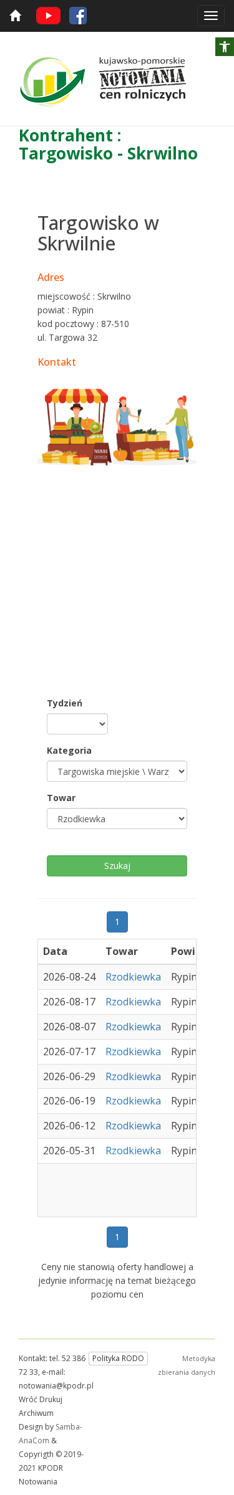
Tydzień (64, 703)
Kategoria (69, 750)
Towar (61, 798)
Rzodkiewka (133, 977)
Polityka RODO (118, 1358)
